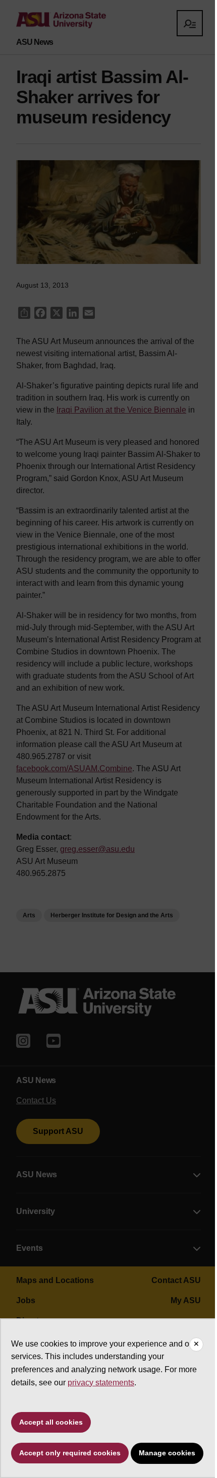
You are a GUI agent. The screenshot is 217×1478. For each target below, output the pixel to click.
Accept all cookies (51, 1422)
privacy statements (101, 1382)
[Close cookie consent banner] (196, 1344)
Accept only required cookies (70, 1453)
